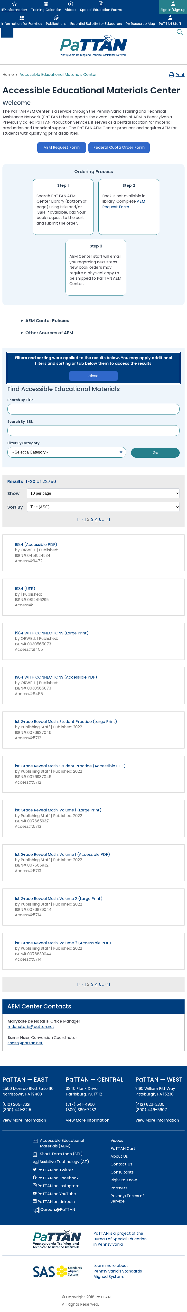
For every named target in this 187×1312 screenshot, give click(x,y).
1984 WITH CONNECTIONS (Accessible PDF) (56, 677)
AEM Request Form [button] (62, 147)
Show (13, 493)
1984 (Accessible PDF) (36, 544)
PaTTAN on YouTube (56, 1194)
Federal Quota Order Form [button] (119, 147)
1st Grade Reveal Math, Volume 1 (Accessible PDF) (62, 854)
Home (8, 74)
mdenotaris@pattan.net (31, 1026)
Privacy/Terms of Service (127, 1198)
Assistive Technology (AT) (63, 1161)
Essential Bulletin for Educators (96, 23)
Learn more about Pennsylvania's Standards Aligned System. (118, 1271)
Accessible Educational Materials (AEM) (62, 1143)
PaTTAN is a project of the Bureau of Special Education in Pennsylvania (120, 1239)
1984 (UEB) (25, 589)
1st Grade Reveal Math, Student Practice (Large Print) (66, 721)
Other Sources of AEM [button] (49, 333)
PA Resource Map (140, 23)
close (93, 376)
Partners (119, 1188)
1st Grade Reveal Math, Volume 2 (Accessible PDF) (63, 943)
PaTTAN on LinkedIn (56, 1201)
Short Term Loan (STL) (61, 1154)
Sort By (15, 507)
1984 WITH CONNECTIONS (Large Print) (52, 633)
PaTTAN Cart (123, 1148)
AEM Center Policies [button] (47, 320)
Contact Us (121, 1164)
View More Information (24, 1120)
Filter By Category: (23, 443)
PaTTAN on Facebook (58, 1178)
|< (79, 519)
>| (108, 519)
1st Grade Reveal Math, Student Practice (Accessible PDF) (70, 766)
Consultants (122, 1172)
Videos (117, 1140)
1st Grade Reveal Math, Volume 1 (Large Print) (58, 810)
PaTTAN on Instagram (58, 1186)
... (103, 519)
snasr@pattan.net (25, 1043)
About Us (119, 1156)
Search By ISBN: (20, 421)
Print (180, 75)
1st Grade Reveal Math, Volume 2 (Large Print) (59, 898)
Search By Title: (21, 400)
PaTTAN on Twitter (55, 1170)
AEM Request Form (123, 203)
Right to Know (124, 1180)
